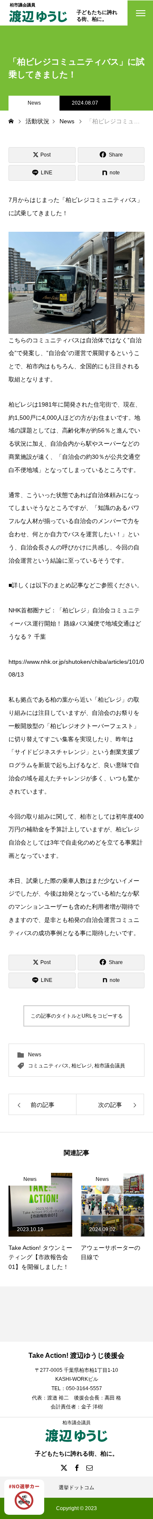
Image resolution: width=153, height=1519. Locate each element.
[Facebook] (76, 1467)
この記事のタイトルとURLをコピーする (77, 1016)
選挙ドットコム (76, 1488)
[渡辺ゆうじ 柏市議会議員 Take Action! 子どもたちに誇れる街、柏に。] (38, 23)
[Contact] (89, 1467)
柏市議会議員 (109, 1066)
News (34, 103)
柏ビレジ (81, 1066)
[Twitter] (64, 1467)
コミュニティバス (48, 1066)
